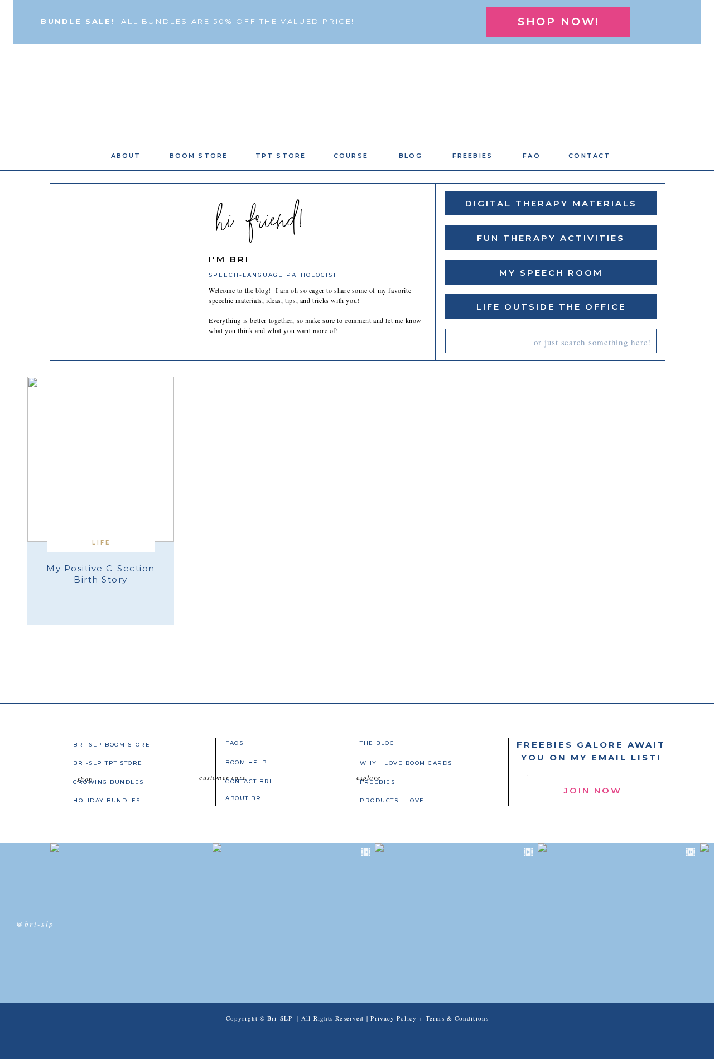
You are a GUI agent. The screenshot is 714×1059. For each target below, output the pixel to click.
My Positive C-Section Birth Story (100, 574)
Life (101, 542)
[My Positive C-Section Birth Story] (100, 459)
